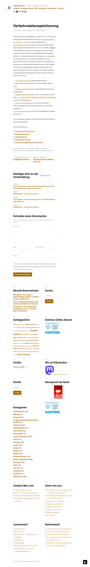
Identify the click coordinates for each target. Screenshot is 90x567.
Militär (16, 454)
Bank (19, 327)
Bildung (16, 414)
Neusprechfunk (27, 8)
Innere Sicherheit (42, 148)
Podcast (36, 346)
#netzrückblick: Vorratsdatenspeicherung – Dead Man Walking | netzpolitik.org (34, 200)
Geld (24, 337)
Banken (22, 327)
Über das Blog (40, 8)
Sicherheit (27, 348)
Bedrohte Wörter (20, 529)
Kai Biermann (18, 30)
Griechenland (29, 337)
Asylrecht (32, 324)
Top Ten (16, 468)
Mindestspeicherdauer (22, 134)
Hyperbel (16, 340)
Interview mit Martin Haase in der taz (26, 493)
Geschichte (18, 431)
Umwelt (16, 471)
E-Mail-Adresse (40, 247)
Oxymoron (26, 346)
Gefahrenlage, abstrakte (23, 140)
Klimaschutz (22, 343)
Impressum (51, 8)
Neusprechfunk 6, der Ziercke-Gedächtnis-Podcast (25, 303)
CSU (24, 330)
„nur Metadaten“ (50, 56)
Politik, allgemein (20, 459)
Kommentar (16, 226)
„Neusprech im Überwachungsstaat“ (58, 534)
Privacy (60, 8)
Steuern (31, 348)
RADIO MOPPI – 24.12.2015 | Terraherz (26, 207)
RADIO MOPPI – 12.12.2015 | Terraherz (26, 194)
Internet (16, 442)
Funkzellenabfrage (21, 137)
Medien (27, 343)
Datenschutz (28, 330)
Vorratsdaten (35, 150)
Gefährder (20, 337)
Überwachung (28, 150)
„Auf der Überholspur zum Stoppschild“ (59, 529)
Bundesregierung (28, 327)
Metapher (32, 343)
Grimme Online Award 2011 (23, 490)
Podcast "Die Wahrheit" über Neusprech (27, 496)
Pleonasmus (30, 346)
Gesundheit (18, 434)
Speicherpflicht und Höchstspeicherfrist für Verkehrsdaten (38, 97)
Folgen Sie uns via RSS (54, 510)
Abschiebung (16, 324)
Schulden (21, 348)
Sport (15, 465)
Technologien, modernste (25, 310)
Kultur (15, 448)
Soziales (16, 462)
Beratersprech (19, 532)
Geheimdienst (19, 428)
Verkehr (16, 474)
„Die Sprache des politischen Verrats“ (58, 532)
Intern (15, 439)
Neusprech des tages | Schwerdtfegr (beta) (22, 296)
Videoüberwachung (21, 351)
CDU (17, 330)
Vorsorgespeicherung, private (24, 131)
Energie (16, 417)
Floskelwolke (19, 540)
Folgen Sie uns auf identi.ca (55, 504)
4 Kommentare (42, 30)
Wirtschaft (15, 354)
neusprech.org (19, 6)
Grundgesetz (35, 337)
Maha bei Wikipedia (53, 512)
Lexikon (16, 8)
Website (15, 255)
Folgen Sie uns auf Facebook (55, 501)
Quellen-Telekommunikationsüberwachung (29, 142)
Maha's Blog (50, 515)
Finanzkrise (30, 334)
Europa (23, 334)
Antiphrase (22, 324)
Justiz (15, 445)
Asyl (27, 324)
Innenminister (22, 340)
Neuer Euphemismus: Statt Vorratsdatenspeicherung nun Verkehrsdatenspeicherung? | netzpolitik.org (34, 187)
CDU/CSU (20, 330)
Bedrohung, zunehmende (26, 298)
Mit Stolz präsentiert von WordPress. (30, 561)
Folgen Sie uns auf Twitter (55, 507)
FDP (26, 334)
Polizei (15, 349)
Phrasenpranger (19, 543)
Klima (18, 343)
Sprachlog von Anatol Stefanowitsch (26, 546)
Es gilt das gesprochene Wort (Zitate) (25, 421)
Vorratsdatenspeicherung (46, 150)
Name (15, 247)
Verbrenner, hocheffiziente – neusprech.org (25, 308)
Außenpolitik (18, 411)
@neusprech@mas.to (60, 374)
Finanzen (17, 425)
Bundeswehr (36, 327)
